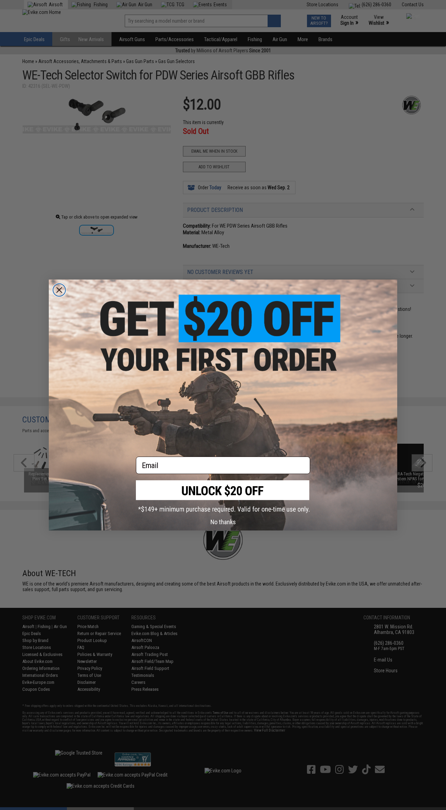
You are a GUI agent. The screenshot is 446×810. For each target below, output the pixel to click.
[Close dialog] (59, 290)
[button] (223, 496)
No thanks (223, 522)
